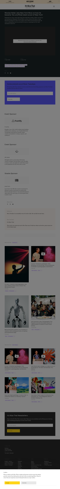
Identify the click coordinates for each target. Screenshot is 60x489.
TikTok (19, 462)
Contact (12, 227)
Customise (24, 482)
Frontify (7, 126)
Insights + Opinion (8, 461)
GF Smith (7, 157)
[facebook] (5, 73)
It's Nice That (23, 59)
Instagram (20, 461)
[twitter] (7, 73)
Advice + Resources (9, 463)
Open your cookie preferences (30, 41)
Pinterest (20, 468)
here (43, 213)
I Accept (7, 482)
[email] (10, 73)
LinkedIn (19, 463)
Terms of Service (34, 467)
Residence (46, 461)
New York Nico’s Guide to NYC (30, 17)
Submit (32, 462)
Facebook (20, 466)
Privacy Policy (34, 466)
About (32, 461)
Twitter (19, 467)
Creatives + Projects (9, 462)
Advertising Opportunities (36, 468)
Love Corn (7, 186)
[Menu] (53, 6)
